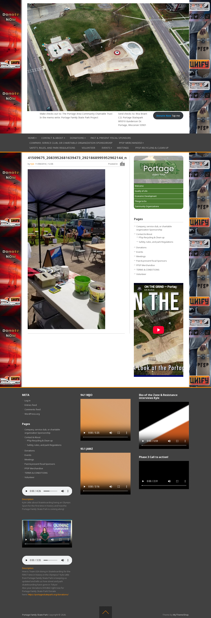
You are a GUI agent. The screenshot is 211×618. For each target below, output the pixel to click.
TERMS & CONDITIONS (147, 269)
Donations (77, 137)
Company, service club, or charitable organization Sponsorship (71, 142)
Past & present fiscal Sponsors (110, 137)
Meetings (123, 147)
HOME (31, 137)
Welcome (139, 186)
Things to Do (140, 201)
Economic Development (146, 196)
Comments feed (33, 409)
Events (106, 147)
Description (27, 499)
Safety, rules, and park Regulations (52, 147)
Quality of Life (141, 191)
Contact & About (52, 137)
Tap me (168, 115)
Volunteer (88, 147)
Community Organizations (147, 206)
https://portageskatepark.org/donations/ (48, 594)
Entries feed (31, 404)
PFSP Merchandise (130, 142)
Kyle (32, 163)
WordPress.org (32, 413)
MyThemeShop (181, 614)
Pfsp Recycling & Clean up (151, 147)
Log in (27, 400)
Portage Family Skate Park (35, 614)
